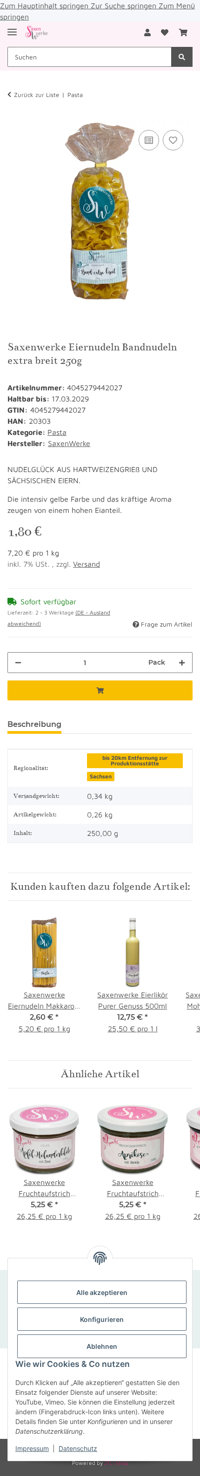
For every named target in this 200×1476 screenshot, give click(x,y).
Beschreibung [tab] (34, 724)
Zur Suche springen (125, 5)
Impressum (32, 1448)
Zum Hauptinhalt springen (45, 5)
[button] (147, 32)
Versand (86, 564)
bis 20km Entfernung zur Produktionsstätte (134, 760)
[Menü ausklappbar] (12, 28)
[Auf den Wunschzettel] (173, 140)
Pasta (57, 432)
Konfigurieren (102, 1319)
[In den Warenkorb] (100, 690)
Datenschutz (78, 1448)
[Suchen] (182, 57)
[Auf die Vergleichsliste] (149, 140)
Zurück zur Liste (36, 94)
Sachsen (101, 776)
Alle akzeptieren (101, 1292)
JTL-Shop (116, 1462)
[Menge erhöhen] (182, 663)
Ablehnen (102, 1346)
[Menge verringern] (18, 663)
